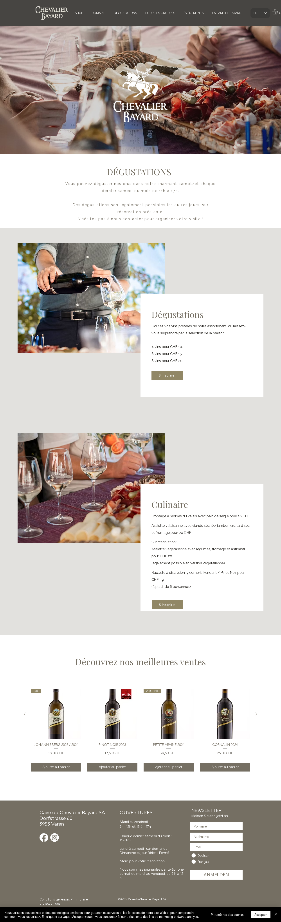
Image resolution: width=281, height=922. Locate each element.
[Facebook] (44, 837)
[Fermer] (275, 914)
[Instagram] (54, 837)
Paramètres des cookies (227, 914)
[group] (140, 730)
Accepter (260, 914)
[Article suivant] (256, 713)
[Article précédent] (24, 713)
